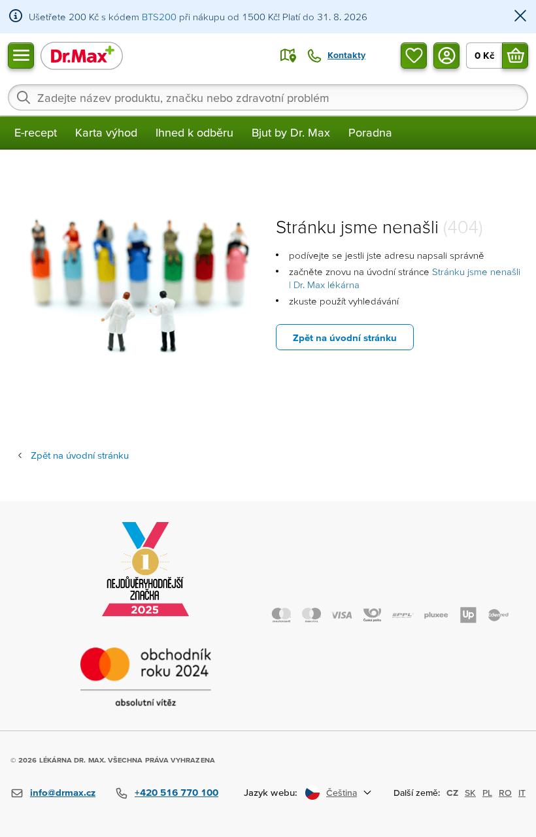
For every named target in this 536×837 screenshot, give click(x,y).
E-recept (35, 132)
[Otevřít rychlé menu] (21, 55)
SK (470, 792)
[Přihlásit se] (446, 55)
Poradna (370, 132)
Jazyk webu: (270, 792)
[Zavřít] (520, 16)
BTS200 (159, 16)
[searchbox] (268, 97)
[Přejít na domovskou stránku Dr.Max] (82, 55)
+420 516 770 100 (176, 792)
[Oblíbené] (414, 55)
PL (487, 792)
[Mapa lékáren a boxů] (288, 55)
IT (522, 792)
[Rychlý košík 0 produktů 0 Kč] (515, 55)
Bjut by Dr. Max (291, 132)
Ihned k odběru (194, 132)
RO (505, 792)
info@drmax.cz (62, 792)
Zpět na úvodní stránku (345, 337)
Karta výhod (106, 132)
